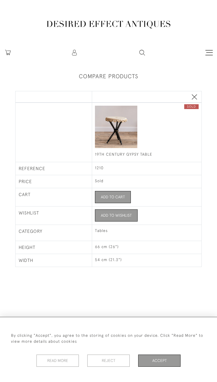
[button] (75, 52)
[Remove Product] (194, 97)
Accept (159, 360)
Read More (57, 360)
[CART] (8, 52)
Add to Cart (113, 197)
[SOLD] (146, 127)
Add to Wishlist (116, 215)
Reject (108, 360)
